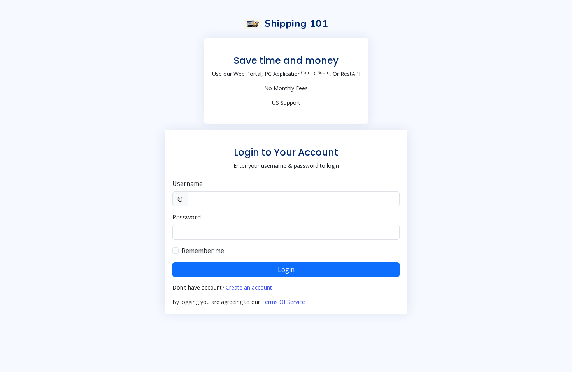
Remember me (203, 250)
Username (187, 183)
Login (286, 269)
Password (186, 217)
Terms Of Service (283, 301)
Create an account (249, 287)
